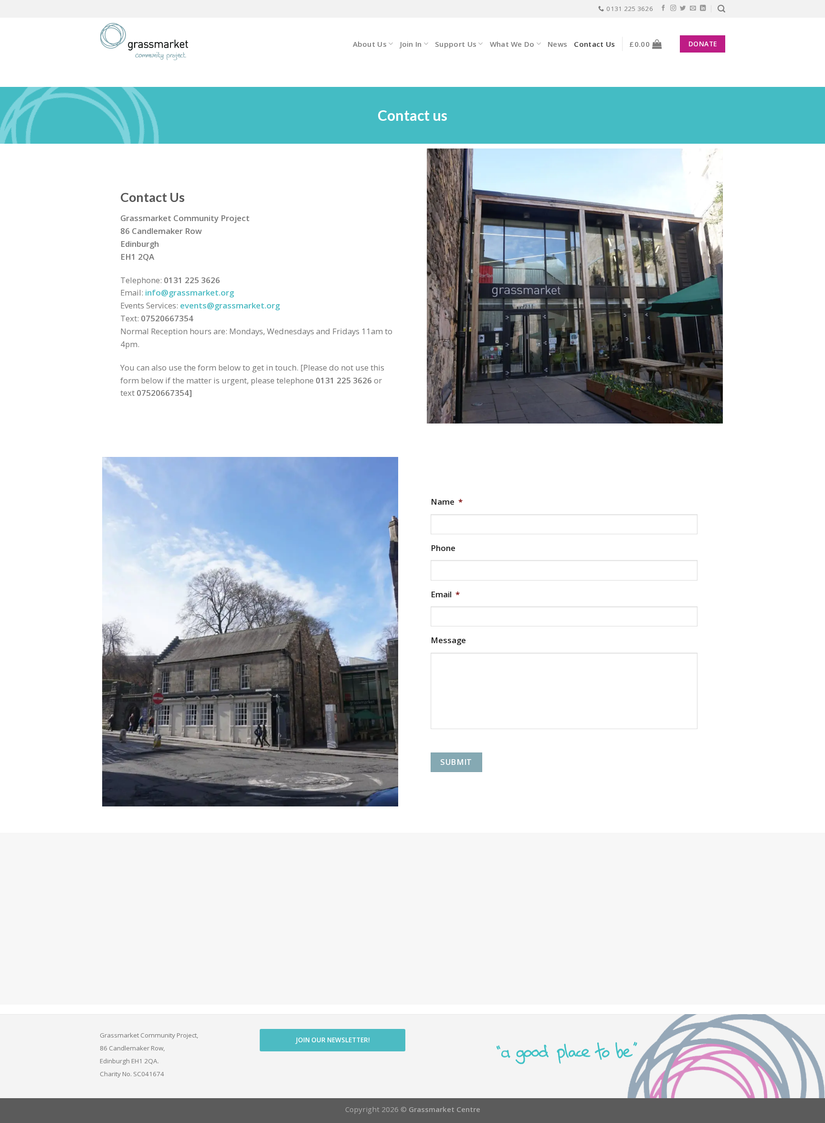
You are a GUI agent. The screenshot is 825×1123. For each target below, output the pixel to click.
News (557, 44)
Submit (456, 762)
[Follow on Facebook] (663, 8)
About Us (370, 44)
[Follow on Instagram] (673, 8)
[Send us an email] (693, 8)
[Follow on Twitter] (683, 8)
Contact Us (594, 44)
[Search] (721, 9)
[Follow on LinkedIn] (703, 8)
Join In (411, 44)
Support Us (455, 44)
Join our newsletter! (333, 1040)
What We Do (512, 44)
